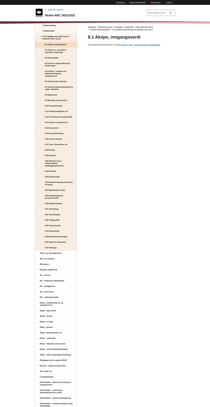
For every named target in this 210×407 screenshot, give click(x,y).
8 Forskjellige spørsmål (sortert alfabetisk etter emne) (132, 29)
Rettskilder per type (105, 27)
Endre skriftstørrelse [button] (137, 2)
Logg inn (169, 2)
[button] (156, 2)
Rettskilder (92, 27)
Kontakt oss (120, 2)
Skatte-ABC (129, 27)
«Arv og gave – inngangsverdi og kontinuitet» (140, 45)
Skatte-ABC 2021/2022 (56, 10)
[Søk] (171, 13)
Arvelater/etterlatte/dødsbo (100, 29)
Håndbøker (118, 27)
